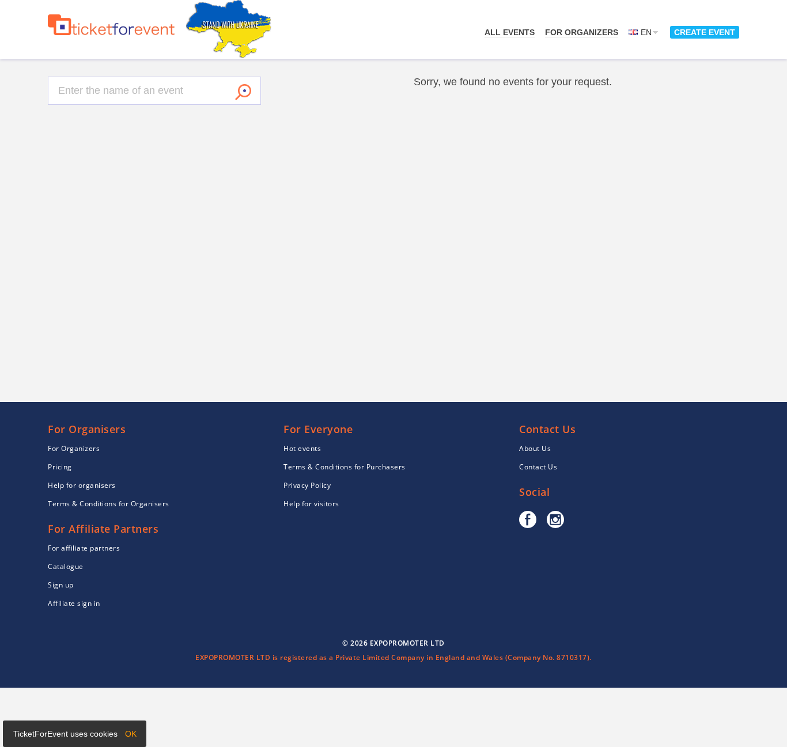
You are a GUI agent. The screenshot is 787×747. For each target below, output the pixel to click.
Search (243, 92)
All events (510, 32)
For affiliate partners (84, 548)
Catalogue (66, 566)
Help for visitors (311, 504)
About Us (535, 448)
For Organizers (581, 32)
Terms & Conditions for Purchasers (344, 467)
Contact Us (538, 467)
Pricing (60, 467)
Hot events (302, 448)
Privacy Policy (307, 485)
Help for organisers (82, 485)
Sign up (61, 585)
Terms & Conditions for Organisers (108, 504)
